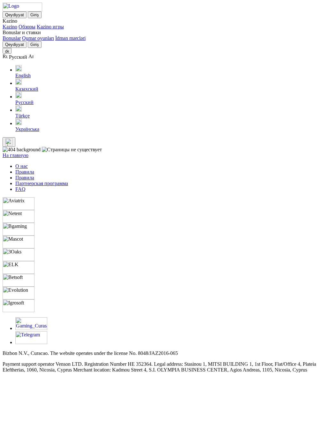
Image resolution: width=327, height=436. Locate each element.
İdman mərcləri (70, 38)
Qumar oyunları (38, 38)
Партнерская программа (41, 183)
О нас (21, 166)
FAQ (20, 189)
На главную (15, 155)
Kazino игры (50, 26)
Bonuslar (12, 38)
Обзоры (27, 26)
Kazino (10, 26)
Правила (24, 172)
